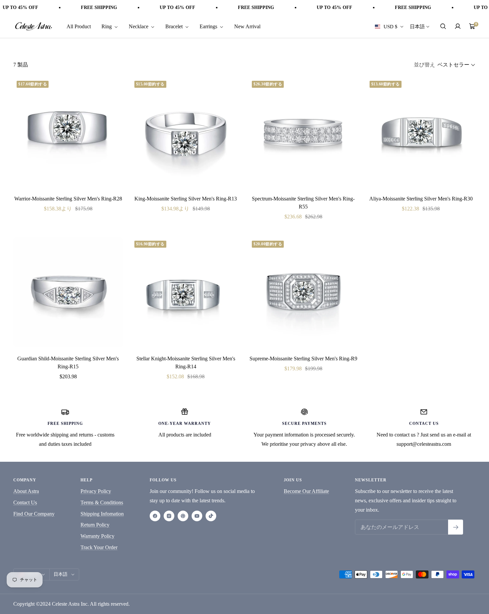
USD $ (390, 26)
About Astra (26, 491)
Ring (107, 26)
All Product (79, 26)
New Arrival (247, 26)
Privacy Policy (96, 491)
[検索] (443, 26)
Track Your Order (99, 547)
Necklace (139, 26)
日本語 (417, 26)
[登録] (455, 527)
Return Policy (95, 525)
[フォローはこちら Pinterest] (183, 516)
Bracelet (174, 26)
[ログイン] (457, 26)
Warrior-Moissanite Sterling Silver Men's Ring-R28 (68, 198)
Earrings (209, 26)
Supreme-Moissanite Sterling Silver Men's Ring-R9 (303, 358)
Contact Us (25, 502)
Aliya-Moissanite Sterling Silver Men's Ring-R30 (421, 198)
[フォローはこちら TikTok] (211, 516)
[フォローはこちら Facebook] (155, 516)
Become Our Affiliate (306, 491)
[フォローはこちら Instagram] (169, 516)
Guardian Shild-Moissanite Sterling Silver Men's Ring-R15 (68, 362)
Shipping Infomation (102, 514)
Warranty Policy (97, 536)
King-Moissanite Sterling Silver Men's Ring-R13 (185, 198)
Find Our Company (34, 514)
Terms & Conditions (102, 502)
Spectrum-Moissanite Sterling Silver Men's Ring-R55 (303, 202)
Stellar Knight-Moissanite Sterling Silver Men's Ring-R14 (185, 362)
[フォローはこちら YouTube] (197, 516)
